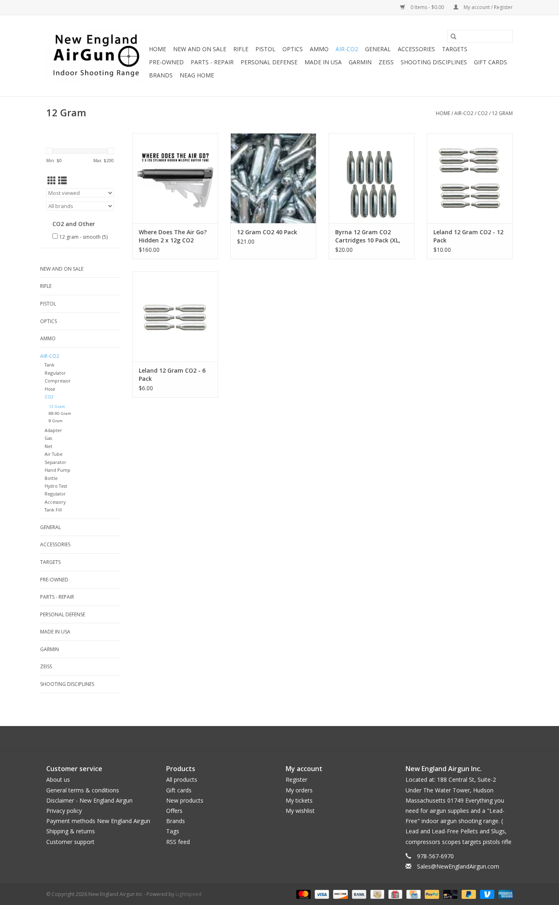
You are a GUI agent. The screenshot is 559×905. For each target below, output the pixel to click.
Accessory (55, 502)
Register (296, 779)
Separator (55, 462)
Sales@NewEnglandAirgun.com (458, 866)
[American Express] (504, 893)
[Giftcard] (394, 893)
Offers (174, 810)
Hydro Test (56, 486)
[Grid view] (51, 180)
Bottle (51, 478)
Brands (161, 75)
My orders (299, 790)
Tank (49, 365)
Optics (292, 49)
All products (181, 779)
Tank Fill (53, 510)
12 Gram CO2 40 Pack (267, 232)
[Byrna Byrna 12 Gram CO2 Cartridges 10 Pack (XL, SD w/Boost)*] (372, 178)
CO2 (483, 113)
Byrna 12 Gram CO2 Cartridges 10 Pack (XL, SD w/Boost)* (367, 236)
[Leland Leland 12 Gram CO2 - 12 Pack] (470, 178)
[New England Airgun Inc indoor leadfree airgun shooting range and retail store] (96, 55)
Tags (172, 831)
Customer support (70, 842)
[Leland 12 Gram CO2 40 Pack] (273, 178)
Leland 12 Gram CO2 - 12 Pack (468, 236)
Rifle (240, 49)
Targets (454, 49)
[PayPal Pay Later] (468, 893)
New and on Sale (199, 49)
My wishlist (300, 810)
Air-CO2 (347, 49)
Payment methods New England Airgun (98, 821)
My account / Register (487, 7)
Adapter (53, 430)
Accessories (416, 49)
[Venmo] (486, 893)
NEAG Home (197, 75)
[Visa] (321, 893)
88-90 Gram (60, 413)
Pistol (265, 49)
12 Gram (502, 113)
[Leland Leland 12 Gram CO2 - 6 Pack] (175, 317)
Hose (50, 389)
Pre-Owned (166, 62)
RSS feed (178, 842)
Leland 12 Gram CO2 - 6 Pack (172, 374)
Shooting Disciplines (434, 62)
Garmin (360, 62)
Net (48, 446)
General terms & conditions (82, 790)
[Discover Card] (339, 893)
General (378, 49)
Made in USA (323, 62)
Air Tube (54, 454)
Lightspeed (188, 894)
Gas (48, 438)
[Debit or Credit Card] (449, 893)
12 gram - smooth (83, 236)
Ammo (319, 49)
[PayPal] (431, 893)
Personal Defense (269, 62)
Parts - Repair (212, 62)
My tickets (299, 800)
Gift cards (490, 62)
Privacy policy (64, 810)
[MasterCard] (302, 893)
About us (58, 779)
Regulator (55, 373)
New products (184, 800)
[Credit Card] (412, 893)
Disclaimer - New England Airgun (89, 800)
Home (157, 49)
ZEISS (386, 62)
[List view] (62, 180)
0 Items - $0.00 (427, 7)
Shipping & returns (70, 831)
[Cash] (376, 893)
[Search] (453, 36)
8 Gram (56, 420)
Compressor (58, 381)
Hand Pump (57, 470)
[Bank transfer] (358, 893)
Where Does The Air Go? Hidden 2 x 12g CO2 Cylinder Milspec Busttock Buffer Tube (173, 236)
